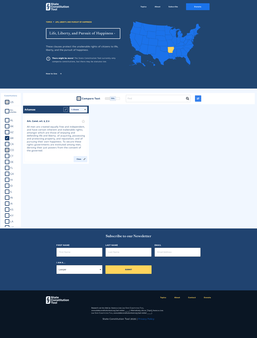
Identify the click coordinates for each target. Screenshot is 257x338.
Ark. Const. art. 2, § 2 (38, 121)
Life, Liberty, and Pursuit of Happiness (73, 22)
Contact (192, 297)
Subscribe (173, 7)
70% (113, 98)
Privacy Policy (146, 318)
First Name (63, 245)
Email (158, 245)
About (157, 7)
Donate (197, 7)
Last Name (111, 245)
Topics (144, 7)
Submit (128, 269)
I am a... (61, 262)
